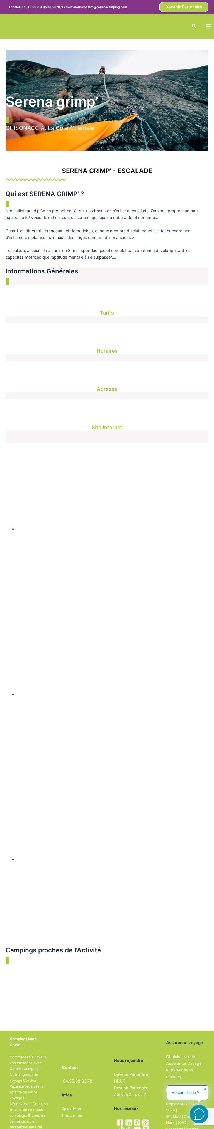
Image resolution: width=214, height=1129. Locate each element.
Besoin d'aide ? (185, 1092)
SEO (181, 1122)
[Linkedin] (128, 1122)
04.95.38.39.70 (77, 1081)
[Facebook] (120, 1122)
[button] (183, 7)
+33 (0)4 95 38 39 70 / (46, 7)
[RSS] (145, 1122)
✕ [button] (205, 1089)
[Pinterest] (136, 1122)
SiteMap (173, 1116)
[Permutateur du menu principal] (208, 26)
